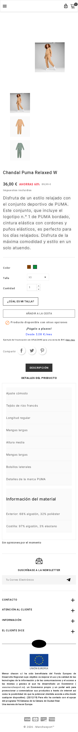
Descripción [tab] (39, 367)
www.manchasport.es (13, 687)
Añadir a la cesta (39, 313)
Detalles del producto (39, 377)
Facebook (38, 643)
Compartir (21, 351)
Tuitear (32, 351)
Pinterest (42, 351)
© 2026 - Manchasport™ (39, 726)
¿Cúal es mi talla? (20, 301)
